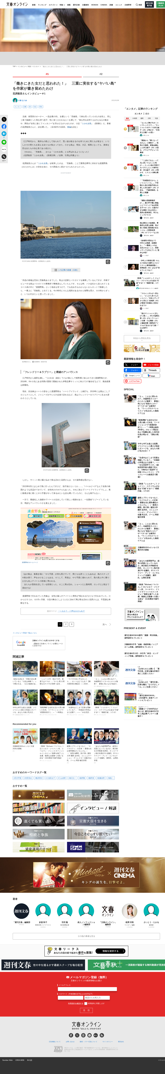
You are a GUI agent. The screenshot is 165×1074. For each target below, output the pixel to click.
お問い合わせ (70, 1042)
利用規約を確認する (75, 1003)
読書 (111, 5)
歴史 (40, 107)
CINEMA (103, 5)
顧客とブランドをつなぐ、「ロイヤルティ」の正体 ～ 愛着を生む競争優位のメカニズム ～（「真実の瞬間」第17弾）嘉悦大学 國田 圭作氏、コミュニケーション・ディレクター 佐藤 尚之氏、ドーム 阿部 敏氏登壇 (79, 754)
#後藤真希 (101, 778)
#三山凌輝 (62, 778)
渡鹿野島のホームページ (30, 562)
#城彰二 (111, 778)
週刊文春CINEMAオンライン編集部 (148, 288)
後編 (69, 127)
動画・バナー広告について (88, 1042)
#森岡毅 (82, 778)
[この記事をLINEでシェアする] (4, 142)
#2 (101, 74)
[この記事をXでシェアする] (4, 119)
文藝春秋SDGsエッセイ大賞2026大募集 (23, 748)
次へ (105, 624)
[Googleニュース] (89, 1035)
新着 (34, 5)
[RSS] (102, 1035)
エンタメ (36, 66)
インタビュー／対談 (24, 66)
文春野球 (128, 5)
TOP (14, 66)
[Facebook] (71, 1035)
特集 (61, 5)
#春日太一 (72, 778)
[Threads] (83, 1035)
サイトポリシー (108, 1042)
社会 (35, 107)
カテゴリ (52, 5)
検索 (140, 5)
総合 (147, 114)
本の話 (29, 1060)
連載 (69, 5)
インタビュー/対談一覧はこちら (25, 633)
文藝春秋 (85, 5)
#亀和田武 (39, 778)
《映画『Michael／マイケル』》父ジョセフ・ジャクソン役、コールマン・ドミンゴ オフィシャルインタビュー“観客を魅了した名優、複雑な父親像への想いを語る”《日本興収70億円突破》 (52, 753)
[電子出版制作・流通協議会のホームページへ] (58, 1049)
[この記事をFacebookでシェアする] (4, 127)
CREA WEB (19, 1060)
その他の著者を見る (86, 936)
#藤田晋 (91, 778)
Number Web (7, 1060)
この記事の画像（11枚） (68, 270)
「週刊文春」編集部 (148, 218)
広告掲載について (55, 1042)
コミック (118, 5)
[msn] (95, 1035)
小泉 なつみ (22, 100)
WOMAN (94, 5)
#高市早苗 (17, 778)
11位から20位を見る (142, 338)
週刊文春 (76, 5)
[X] (77, 1035)
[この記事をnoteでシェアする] (4, 150)
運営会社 (121, 1042)
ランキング (42, 5)
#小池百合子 (50, 778)
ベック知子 (146, 255)
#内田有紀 (28, 778)
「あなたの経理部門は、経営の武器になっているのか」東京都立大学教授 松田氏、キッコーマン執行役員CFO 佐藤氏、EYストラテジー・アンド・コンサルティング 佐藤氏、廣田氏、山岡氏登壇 (106, 754)
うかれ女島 (86, 123)
